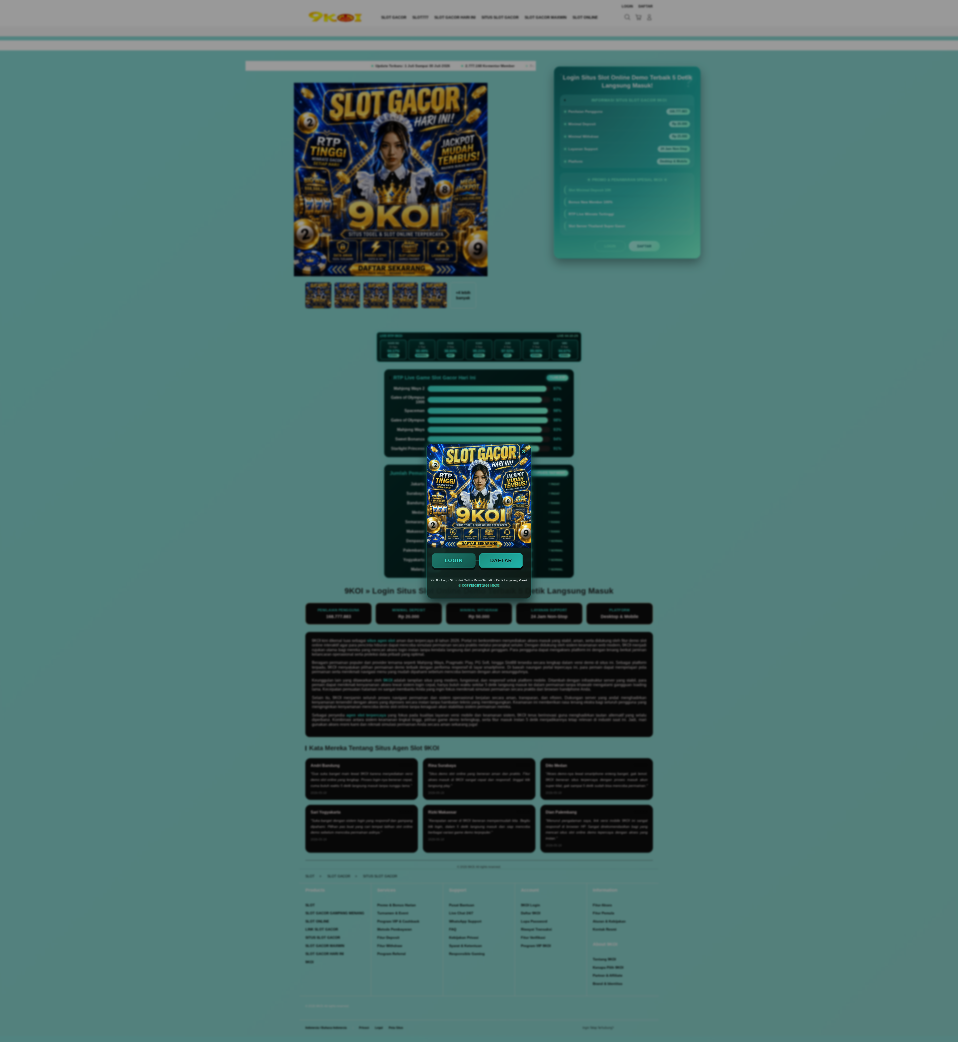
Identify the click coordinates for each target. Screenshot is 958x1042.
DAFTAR (501, 560)
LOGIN (454, 560)
